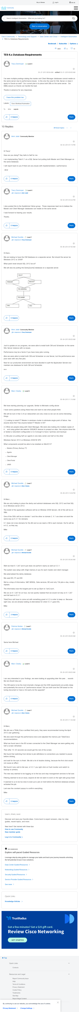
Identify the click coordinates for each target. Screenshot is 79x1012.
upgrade (16, 109)
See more (8, 884)
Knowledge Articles (12, 901)
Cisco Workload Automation (20, 103)
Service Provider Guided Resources (18, 879)
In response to (20, 193)
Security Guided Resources (15, 874)
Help (14, 981)
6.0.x (9, 109)
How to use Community (14, 829)
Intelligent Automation (69, 36)
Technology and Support (27, 36)
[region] (30, 1006)
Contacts (15, 967)
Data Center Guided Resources (16, 865)
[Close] (58, 1002)
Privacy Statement (9, 1008)
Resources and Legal (17, 974)
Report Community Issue (20, 978)
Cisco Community (8, 36)
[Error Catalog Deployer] (71, 128)
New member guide (12, 832)
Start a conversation (39, 26)
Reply (71, 117)
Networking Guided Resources (16, 870)
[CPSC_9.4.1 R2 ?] (67, 128)
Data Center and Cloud (48, 36)
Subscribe (63, 44)
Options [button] (73, 44)
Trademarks (16, 993)
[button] (6, 117)
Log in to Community (13, 837)
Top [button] (5, 958)
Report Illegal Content (20, 998)
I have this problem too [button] (15, 97)
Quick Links (13, 963)
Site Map (15, 996)
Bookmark (52, 44)
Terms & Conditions (19, 984)
